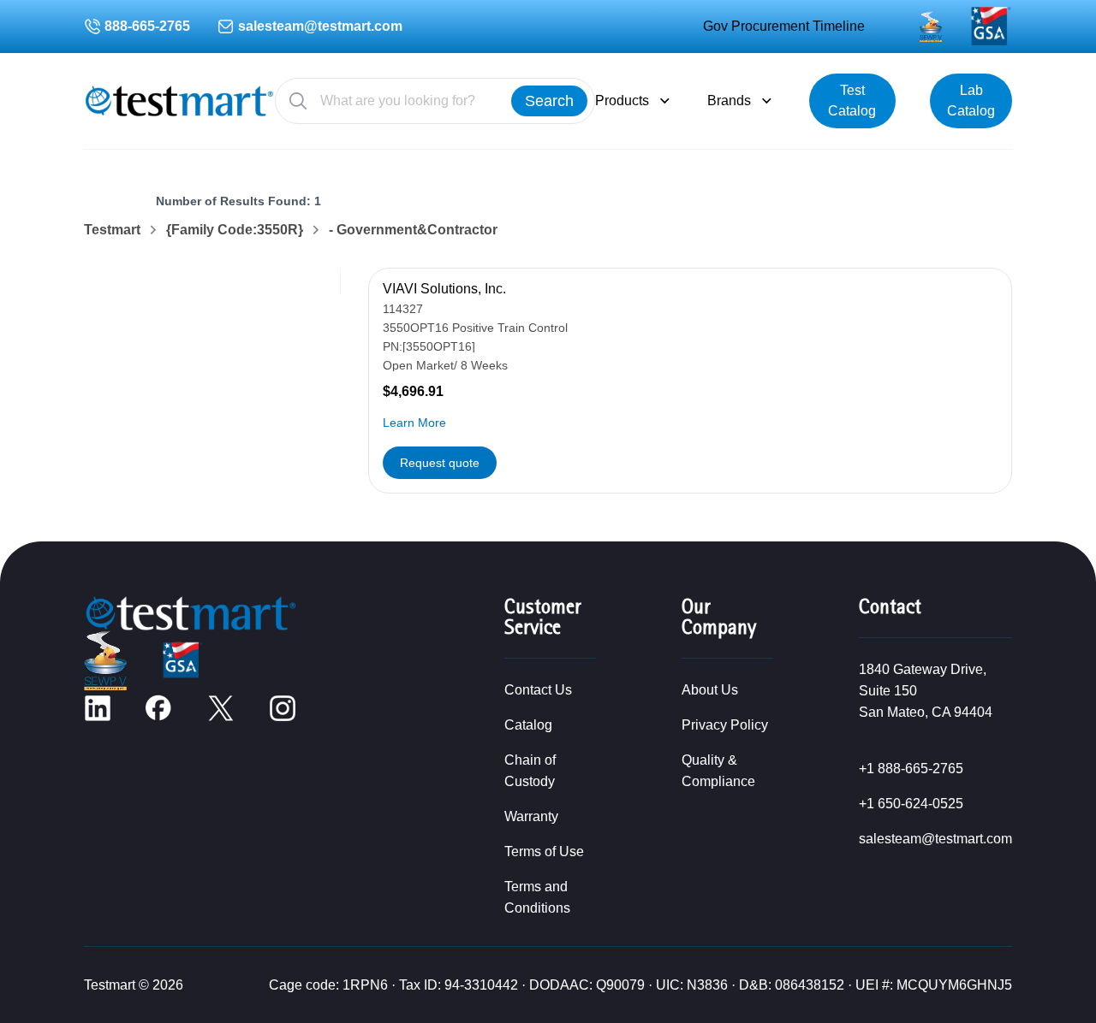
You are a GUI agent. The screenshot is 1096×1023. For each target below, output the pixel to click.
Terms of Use (544, 851)
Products (622, 100)
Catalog (528, 725)
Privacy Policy (725, 725)
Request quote (440, 463)
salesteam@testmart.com (320, 26)
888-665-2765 (147, 26)
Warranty (531, 816)
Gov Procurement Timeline (784, 26)
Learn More (414, 422)
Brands (729, 100)
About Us (710, 690)
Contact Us (538, 690)
